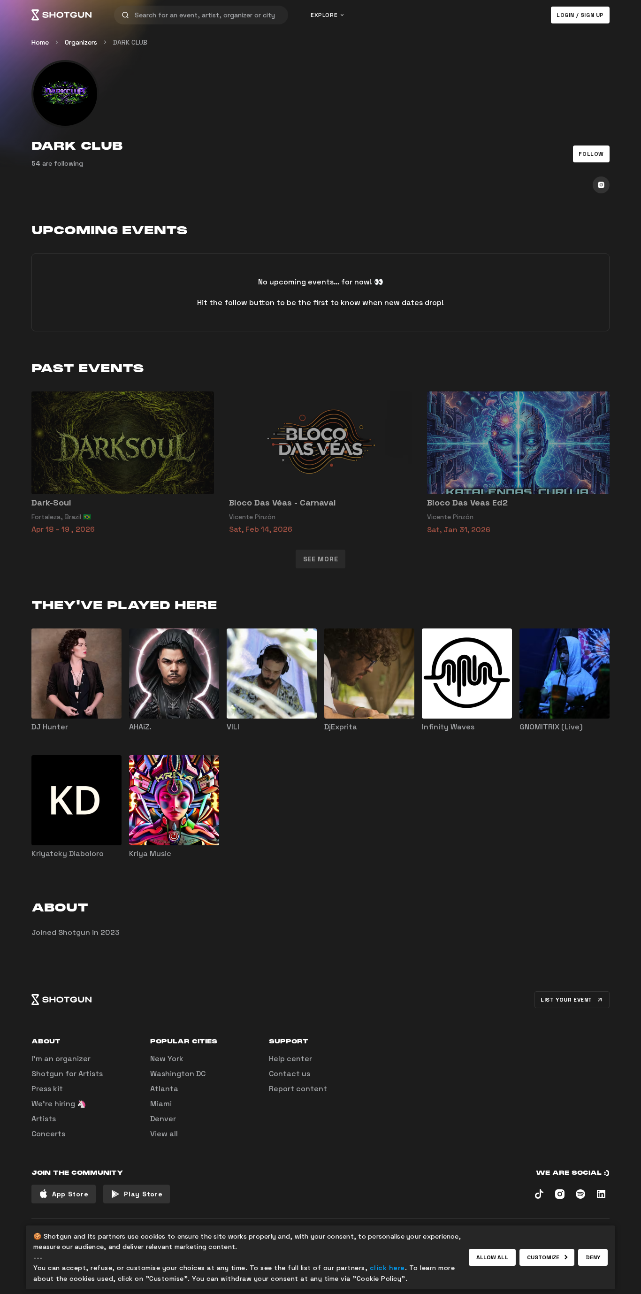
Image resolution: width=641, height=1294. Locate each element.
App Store (70, 1194)
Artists (43, 1119)
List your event (566, 999)
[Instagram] (601, 184)
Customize (543, 1257)
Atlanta (164, 1089)
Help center (290, 1059)
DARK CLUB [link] (130, 42)
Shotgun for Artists (67, 1074)
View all (164, 1134)
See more (320, 559)
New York (166, 1059)
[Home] (61, 15)
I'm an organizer (61, 1059)
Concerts (48, 1134)
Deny (593, 1257)
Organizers (81, 42)
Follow (591, 154)
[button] (591, 153)
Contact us (289, 1074)
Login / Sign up (580, 15)
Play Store (143, 1194)
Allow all (492, 1257)
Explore (324, 15)
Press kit (47, 1089)
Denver (163, 1119)
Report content (298, 1089)
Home (40, 42)
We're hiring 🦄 (58, 1104)
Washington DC (178, 1074)
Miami (161, 1104)
